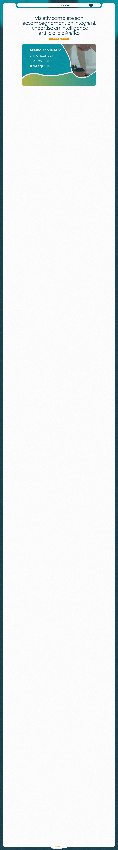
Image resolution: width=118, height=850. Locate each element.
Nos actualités (54, 38)
